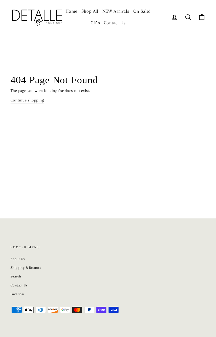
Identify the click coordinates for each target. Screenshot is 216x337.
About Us (18, 259)
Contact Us (114, 22)
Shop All (90, 11)
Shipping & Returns (26, 268)
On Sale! (141, 11)
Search (16, 276)
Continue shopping (27, 100)
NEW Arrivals (115, 11)
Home (71, 11)
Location (17, 294)
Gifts (95, 22)
